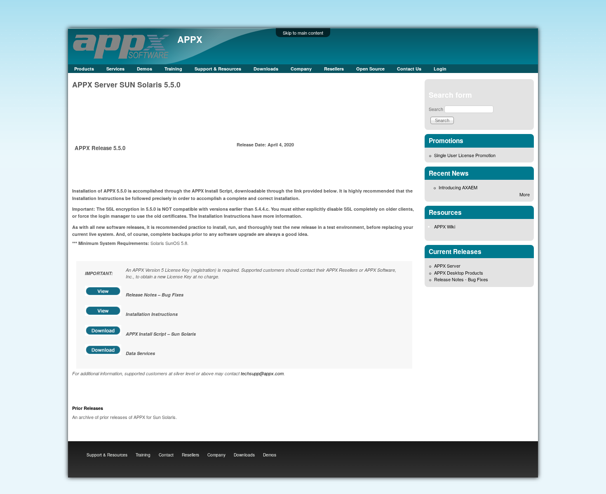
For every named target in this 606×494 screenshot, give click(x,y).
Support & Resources (218, 69)
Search (436, 109)
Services (115, 69)
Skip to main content (303, 32)
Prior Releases (87, 408)
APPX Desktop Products (458, 272)
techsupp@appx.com (262, 373)
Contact (166, 455)
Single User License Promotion (465, 155)
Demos (144, 69)
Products (84, 69)
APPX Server (447, 265)
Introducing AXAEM (458, 187)
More (524, 194)
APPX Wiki (444, 226)
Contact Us (409, 69)
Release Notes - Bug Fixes (461, 279)
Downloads (266, 69)
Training (173, 69)
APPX (189, 39)
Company (301, 69)
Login (440, 69)
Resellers (334, 69)
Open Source (370, 69)
